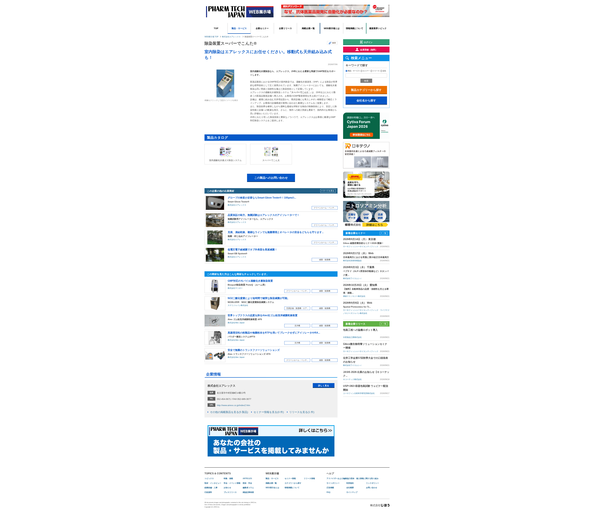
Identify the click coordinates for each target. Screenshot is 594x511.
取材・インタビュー (212, 483)
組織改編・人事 (210, 488)
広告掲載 (330, 488)
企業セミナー (262, 28)
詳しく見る (323, 385)
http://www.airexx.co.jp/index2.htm (233, 405)
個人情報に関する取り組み (367, 478)
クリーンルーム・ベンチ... (325, 208)
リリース (376, 71)
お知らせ (227, 488)
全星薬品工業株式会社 (352, 337)
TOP (216, 28)
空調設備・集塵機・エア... (297, 308)
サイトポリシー (333, 483)
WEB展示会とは (272, 488)
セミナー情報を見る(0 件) (269, 412)
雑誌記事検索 (248, 492)
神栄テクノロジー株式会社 (354, 296)
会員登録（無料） (368, 49)
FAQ (328, 492)
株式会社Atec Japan (236, 323)
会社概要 (350, 488)
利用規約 (350, 483)
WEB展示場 (272, 473)
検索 (366, 81)
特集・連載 (228, 478)
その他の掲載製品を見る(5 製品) (229, 412)
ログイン (368, 42)
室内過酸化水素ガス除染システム (225, 160)
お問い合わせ (371, 488)
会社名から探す (366, 100)
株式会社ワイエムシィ (352, 278)
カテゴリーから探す (293, 483)
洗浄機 (297, 326)
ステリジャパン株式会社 (238, 305)
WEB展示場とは (332, 28)
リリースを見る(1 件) (301, 412)
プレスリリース (230, 492)
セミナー (366, 71)
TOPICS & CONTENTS (217, 473)
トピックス (209, 478)
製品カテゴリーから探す (366, 90)
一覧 (384, 233)
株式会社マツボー (235, 288)
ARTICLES (247, 478)
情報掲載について (354, 28)
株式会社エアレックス (231, 37)
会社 (384, 71)
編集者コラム (248, 488)
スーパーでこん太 (271, 160)
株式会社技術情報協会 (352, 261)
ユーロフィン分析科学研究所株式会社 (359, 393)
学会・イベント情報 (232, 483)
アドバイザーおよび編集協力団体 (340, 478)
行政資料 (208, 492)
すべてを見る (328, 191)
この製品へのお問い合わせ (271, 177)
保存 (334, 43)
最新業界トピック (378, 28)
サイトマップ (351, 492)
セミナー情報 (290, 478)
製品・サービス (239, 28)
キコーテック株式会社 (352, 379)
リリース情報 (309, 478)
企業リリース (285, 28)
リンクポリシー (372, 483)
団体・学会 (247, 483)
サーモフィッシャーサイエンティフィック (360, 246)
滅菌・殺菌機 (324, 260)
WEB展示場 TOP (211, 37)
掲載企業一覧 (308, 28)
